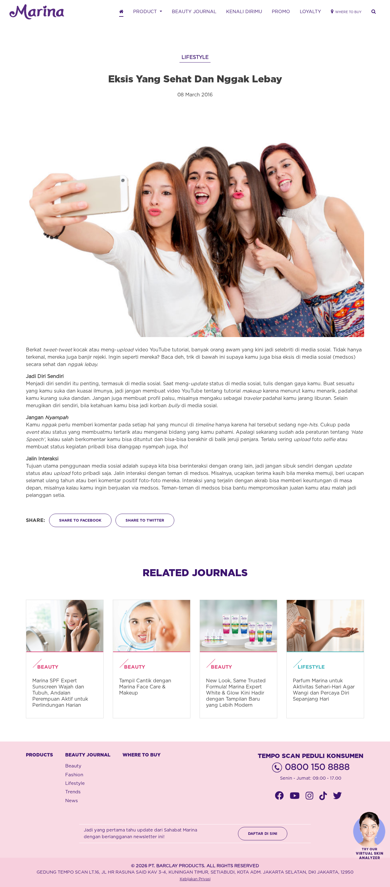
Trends (73, 792)
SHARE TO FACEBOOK (80, 520)
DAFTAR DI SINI (262, 833)
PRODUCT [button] (145, 11)
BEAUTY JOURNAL (194, 11)
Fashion (74, 775)
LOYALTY (310, 11)
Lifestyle (75, 783)
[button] (373, 12)
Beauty (73, 766)
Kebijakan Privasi (195, 879)
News (71, 801)
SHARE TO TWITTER (145, 520)
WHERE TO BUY (141, 755)
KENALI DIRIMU (244, 11)
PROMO (281, 11)
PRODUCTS (39, 755)
